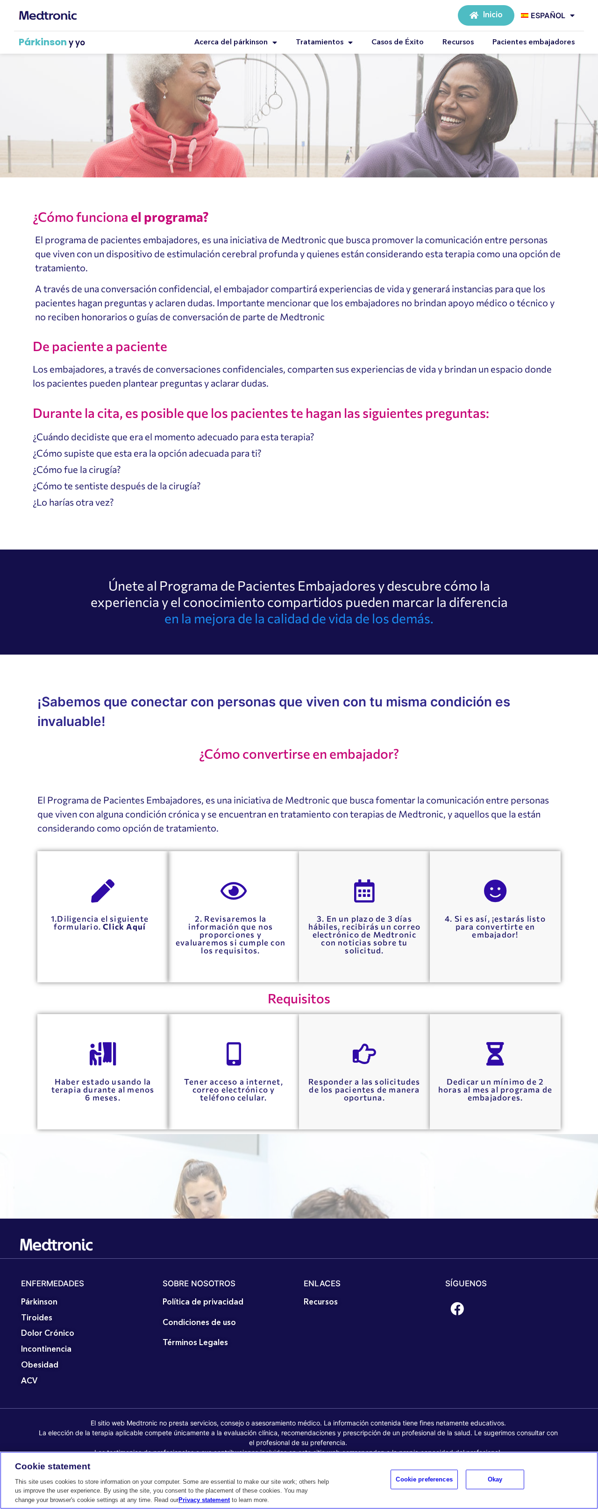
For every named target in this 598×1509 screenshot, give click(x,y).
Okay (495, 1479)
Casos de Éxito (397, 42)
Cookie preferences (424, 1479)
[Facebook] (457, 1309)
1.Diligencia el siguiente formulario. (100, 922)
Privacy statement (204, 1499)
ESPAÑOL (548, 15)
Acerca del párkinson (231, 42)
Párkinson (43, 42)
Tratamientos (319, 42)
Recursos (458, 42)
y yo (77, 42)
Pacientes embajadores (533, 42)
